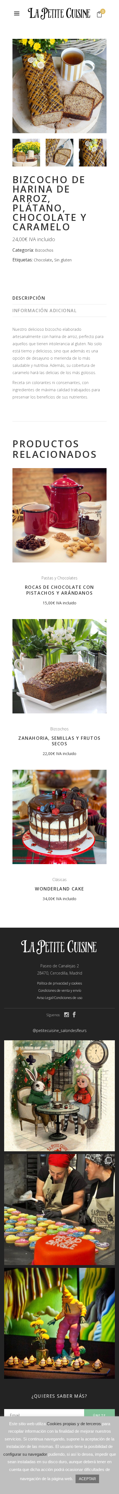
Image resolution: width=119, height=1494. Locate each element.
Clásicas (59, 879)
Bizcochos (44, 250)
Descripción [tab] (28, 298)
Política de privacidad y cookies (59, 983)
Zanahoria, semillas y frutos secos (59, 741)
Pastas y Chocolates (59, 578)
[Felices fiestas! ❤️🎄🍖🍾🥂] (59, 1095)
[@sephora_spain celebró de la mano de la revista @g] (59, 1209)
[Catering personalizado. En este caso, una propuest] (59, 1323)
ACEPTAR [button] (87, 1479)
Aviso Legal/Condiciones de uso (59, 997)
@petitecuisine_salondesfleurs (60, 1030)
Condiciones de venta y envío (59, 990)
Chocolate (43, 260)
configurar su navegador (25, 1454)
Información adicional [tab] (44, 310)
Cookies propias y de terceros (74, 1423)
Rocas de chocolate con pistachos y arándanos (59, 590)
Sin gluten (63, 260)
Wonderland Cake (59, 889)
